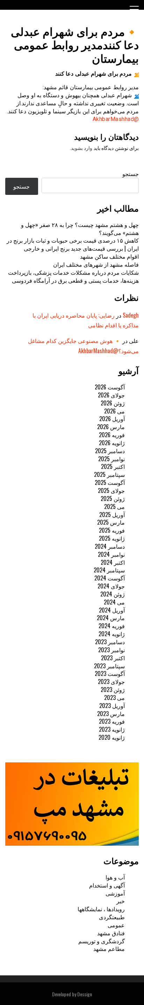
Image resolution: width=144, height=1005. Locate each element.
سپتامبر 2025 (109, 474)
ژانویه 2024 (112, 634)
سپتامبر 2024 (109, 570)
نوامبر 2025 (111, 459)
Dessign (84, 994)
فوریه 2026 (112, 435)
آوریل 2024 (112, 610)
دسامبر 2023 (110, 642)
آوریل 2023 (112, 705)
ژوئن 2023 (113, 689)
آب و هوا (115, 877)
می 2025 (114, 506)
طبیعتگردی (112, 917)
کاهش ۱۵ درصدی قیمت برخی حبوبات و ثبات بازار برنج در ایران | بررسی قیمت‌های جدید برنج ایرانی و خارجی (73, 244)
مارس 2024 (111, 618)
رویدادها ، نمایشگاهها (101, 909)
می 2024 (114, 602)
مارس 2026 (111, 426)
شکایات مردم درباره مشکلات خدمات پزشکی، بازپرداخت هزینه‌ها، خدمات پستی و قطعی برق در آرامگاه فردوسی (73, 276)
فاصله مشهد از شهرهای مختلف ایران (96, 264)
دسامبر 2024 (110, 546)
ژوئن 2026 (113, 403)
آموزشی (115, 893)
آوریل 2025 (112, 514)
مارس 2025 (111, 522)
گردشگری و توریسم (101, 941)
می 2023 (114, 697)
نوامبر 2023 (111, 650)
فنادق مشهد (111, 933)
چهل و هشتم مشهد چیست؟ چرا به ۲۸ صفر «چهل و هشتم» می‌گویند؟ (80, 228)
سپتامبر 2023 (109, 666)
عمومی (116, 925)
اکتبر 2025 (113, 466)
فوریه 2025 (112, 530)
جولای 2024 (111, 586)
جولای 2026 (111, 395)
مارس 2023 (111, 713)
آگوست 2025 (110, 482)
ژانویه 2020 (112, 737)
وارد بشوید (82, 148)
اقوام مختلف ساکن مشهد (109, 256)
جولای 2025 (111, 490)
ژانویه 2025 (112, 538)
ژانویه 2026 (112, 443)
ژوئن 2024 (112, 594)
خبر (120, 901)
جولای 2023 (111, 681)
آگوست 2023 (110, 673)
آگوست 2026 (110, 387)
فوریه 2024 (112, 626)
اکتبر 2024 (113, 562)
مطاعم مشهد (109, 948)
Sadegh (131, 315)
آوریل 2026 (112, 418)
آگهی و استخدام (107, 885)
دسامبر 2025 (110, 451)
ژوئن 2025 (113, 498)
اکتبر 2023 (113, 658)
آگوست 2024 (109, 578)
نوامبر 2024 (111, 554)
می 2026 (114, 411)
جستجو (130, 173)
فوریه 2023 (112, 721)
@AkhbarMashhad (116, 119)
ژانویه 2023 (112, 729)
